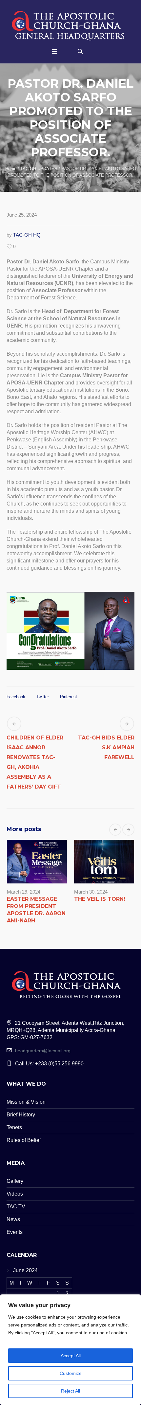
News (13, 1219)
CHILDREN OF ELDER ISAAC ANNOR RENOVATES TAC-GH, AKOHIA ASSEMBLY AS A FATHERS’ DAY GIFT (35, 762)
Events (15, 1232)
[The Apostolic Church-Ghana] (70, 24)
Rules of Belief (24, 1140)
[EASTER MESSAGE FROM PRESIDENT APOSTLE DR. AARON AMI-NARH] (37, 861)
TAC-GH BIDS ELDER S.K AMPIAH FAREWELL (106, 747)
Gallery (15, 1181)
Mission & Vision (26, 1102)
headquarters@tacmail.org (42, 1050)
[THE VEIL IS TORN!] (104, 861)
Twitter (42, 696)
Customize (71, 1373)
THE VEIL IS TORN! (99, 899)
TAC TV (16, 1206)
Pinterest (68, 696)
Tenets (14, 1127)
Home (10, 168)
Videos (15, 1194)
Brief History (21, 1114)
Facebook (16, 696)
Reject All (70, 1391)
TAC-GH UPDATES (38, 168)
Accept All (71, 1355)
